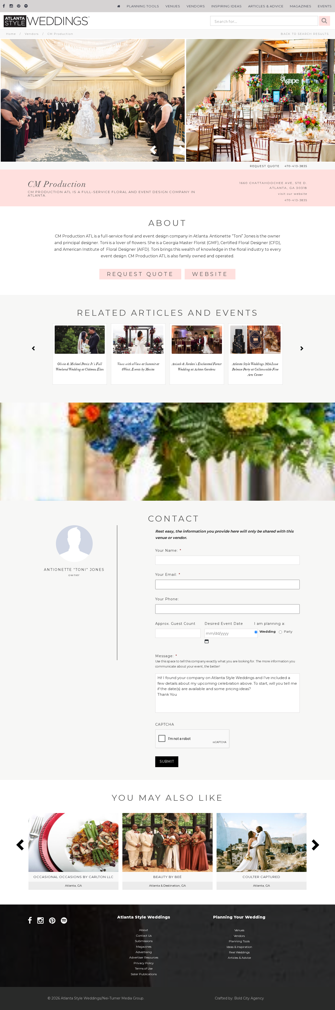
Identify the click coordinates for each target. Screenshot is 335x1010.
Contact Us (144, 935)
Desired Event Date (224, 623)
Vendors (196, 6)
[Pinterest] (18, 6)
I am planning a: (269, 623)
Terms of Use (144, 968)
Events (325, 6)
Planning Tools (143, 6)
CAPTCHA (164, 724)
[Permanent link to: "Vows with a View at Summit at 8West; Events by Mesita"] (138, 340)
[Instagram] (11, 6)
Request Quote (265, 166)
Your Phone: (167, 599)
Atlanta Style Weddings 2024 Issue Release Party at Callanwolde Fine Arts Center (255, 370)
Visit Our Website (292, 194)
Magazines (300, 6)
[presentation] (192, 738)
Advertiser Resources (143, 957)
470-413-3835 (295, 166)
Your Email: (167, 574)
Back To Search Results (305, 34)
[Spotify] (25, 6)
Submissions (144, 941)
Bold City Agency (249, 998)
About (143, 930)
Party (288, 631)
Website (210, 274)
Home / (15, 34)
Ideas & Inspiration (239, 947)
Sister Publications (144, 974)
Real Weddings (239, 952)
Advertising (144, 952)
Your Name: (168, 550)
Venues (173, 6)
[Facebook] (3, 6)
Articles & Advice (265, 6)
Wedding (267, 631)
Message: (166, 656)
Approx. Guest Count (175, 623)
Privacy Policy (144, 963)
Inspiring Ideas (226, 6)
